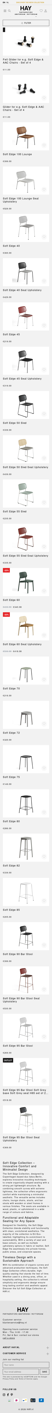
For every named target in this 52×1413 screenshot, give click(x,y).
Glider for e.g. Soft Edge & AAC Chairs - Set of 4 (23, 108)
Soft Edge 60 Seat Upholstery (22, 644)
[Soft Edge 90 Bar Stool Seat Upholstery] (26, 980)
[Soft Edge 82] (26, 848)
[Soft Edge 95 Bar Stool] (26, 1028)
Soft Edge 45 (11, 334)
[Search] (9, 10)
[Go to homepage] (26, 8)
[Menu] (5, 10)
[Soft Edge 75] (26, 759)
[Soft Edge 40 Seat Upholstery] (26, 272)
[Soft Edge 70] (26, 671)
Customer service (14, 1353)
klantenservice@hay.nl (15, 1322)
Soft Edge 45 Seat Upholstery (22, 378)
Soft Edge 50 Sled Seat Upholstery (25, 467)
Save (44, 1371)
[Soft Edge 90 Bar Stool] (26, 936)
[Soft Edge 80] (26, 803)
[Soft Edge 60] (26, 582)
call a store (9, 1338)
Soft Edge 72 (11, 732)
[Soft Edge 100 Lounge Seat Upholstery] (26, 181)
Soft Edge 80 (11, 821)
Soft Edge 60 (11, 599)
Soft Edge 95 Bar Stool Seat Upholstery (21, 1139)
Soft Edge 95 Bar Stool (18, 1045)
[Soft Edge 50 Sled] (26, 405)
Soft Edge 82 (11, 865)
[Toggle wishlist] (44, 50)
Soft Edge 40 (11, 245)
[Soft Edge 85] (26, 892)
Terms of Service (26, 1379)
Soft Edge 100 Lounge (17, 154)
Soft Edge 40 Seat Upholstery (22, 289)
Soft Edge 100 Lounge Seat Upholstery (21, 200)
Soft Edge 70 (11, 688)
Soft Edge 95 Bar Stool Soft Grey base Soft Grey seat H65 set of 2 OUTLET (24, 1091)
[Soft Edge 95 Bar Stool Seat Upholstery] (26, 1119)
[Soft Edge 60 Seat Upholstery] (26, 626)
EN (4, 2)
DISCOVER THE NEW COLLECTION (30, 2)
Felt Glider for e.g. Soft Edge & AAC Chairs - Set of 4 (23, 61)
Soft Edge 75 (11, 776)
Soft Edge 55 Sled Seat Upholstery (25, 555)
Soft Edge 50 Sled (15, 422)
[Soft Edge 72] (26, 715)
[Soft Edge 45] (26, 316)
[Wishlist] (41, 10)
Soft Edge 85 (11, 909)
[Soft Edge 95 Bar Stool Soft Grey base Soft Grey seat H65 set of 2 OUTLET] (26, 1072)
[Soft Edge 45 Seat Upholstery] (26, 361)
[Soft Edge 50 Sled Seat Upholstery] (26, 449)
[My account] (45, 10)
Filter (27, 23)
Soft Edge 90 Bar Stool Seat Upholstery (21, 1000)
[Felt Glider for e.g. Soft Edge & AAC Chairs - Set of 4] (26, 42)
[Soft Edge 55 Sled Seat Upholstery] (26, 538)
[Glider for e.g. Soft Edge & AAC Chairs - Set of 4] (26, 89)
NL (8, 2)
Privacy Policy (8, 1379)
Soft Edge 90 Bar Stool (18, 953)
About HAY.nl (11, 1347)
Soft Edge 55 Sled (15, 511)
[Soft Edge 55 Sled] (26, 493)
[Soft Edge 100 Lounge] (26, 136)
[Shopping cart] (48, 10)
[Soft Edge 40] (26, 228)
